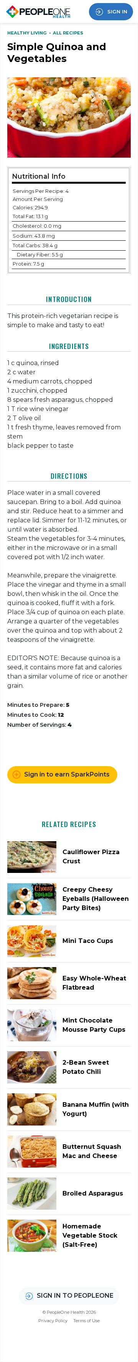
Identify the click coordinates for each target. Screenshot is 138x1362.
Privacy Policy (52, 1320)
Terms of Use (86, 1320)
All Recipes (68, 33)
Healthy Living (27, 33)
